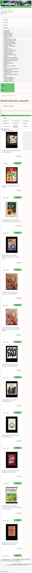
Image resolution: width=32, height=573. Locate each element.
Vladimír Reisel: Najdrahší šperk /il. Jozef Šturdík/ (11, 435)
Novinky (6, 27)
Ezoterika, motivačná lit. (10, 46)
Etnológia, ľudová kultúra (10, 43)
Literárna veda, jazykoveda (10, 57)
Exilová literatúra (8, 44)
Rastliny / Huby (7, 70)
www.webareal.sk (15, 560)
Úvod (3, 95)
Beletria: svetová (8, 34)
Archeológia (7, 30)
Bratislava (6, 37)
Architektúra (7, 32)
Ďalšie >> (28, 559)
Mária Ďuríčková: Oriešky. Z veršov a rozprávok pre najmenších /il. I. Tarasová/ (11, 507)
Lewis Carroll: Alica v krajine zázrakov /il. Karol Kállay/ (10, 292)
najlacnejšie (4, 130)
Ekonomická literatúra (9, 41)
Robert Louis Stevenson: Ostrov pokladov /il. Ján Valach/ (11, 471)
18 (20, 559)
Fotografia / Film (8, 49)
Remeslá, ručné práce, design (11, 71)
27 (25, 559)
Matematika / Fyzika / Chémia (11, 58)
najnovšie (17, 130)
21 (24, 559)
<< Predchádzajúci (5, 559)
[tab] (17, 118)
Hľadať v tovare (7, 8)
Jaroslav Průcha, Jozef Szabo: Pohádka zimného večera (10, 543)
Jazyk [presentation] (5, 118)
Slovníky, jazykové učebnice (11, 74)
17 (19, 559)
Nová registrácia (9, 11)
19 (21, 559)
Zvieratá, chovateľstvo (9, 81)
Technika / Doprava (8, 77)
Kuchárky (6, 56)
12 (13, 559)
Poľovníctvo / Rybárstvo (10, 65)
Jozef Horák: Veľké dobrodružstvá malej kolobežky (11, 151)
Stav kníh (6, 22)
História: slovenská (8, 51)
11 (11, 559)
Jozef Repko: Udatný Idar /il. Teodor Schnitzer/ (10, 400)
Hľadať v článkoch (7, 10)
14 (15, 559)
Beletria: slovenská (8, 33)
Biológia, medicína (8, 36)
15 (16, 559)
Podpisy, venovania (8, 63)
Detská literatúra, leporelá (10, 39)
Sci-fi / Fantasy (7, 72)
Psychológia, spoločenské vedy (11, 68)
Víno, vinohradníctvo (9, 78)
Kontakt (5, 25)
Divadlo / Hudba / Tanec (10, 40)
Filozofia (6, 47)
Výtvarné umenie (8, 80)
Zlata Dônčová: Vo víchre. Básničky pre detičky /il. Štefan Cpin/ (10, 256)
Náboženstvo (7, 61)
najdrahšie (11, 130)
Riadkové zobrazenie (9, 106)
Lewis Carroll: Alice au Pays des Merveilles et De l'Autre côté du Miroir (11, 329)
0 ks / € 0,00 (4, 13)
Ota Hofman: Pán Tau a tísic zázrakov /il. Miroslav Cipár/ (10, 365)
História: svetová (8, 53)
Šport (5, 75)
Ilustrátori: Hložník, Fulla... (10, 54)
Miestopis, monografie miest (11, 60)
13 (14, 559)
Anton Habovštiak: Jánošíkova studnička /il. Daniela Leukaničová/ (12, 220)
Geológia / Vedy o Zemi (10, 50)
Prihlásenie (3, 11)
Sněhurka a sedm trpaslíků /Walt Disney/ (11, 186)
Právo (5, 67)
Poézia (5, 64)
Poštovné (6, 19)
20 (23, 559)
